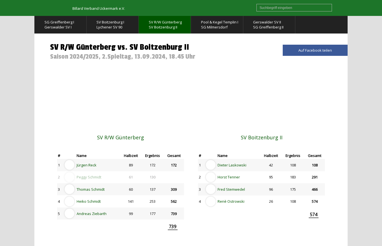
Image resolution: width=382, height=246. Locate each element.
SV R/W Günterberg (120, 137)
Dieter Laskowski (232, 165)
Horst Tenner (229, 177)
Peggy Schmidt (89, 177)
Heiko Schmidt (89, 201)
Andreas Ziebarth (92, 213)
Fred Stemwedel (231, 189)
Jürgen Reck (86, 165)
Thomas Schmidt (91, 189)
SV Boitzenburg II (261, 137)
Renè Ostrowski (231, 201)
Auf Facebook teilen (315, 50)
